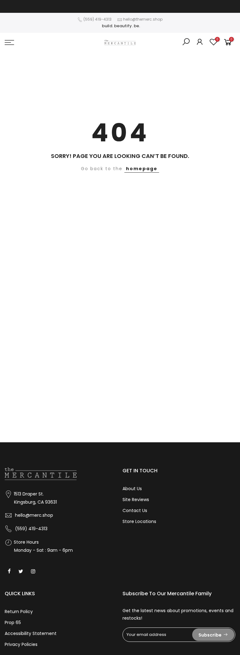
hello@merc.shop (34, 515)
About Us (132, 488)
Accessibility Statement (31, 633)
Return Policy (19, 611)
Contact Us (134, 510)
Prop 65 (13, 622)
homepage (142, 168)
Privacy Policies (21, 644)
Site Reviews (135, 499)
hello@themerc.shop (142, 19)
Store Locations (139, 521)
